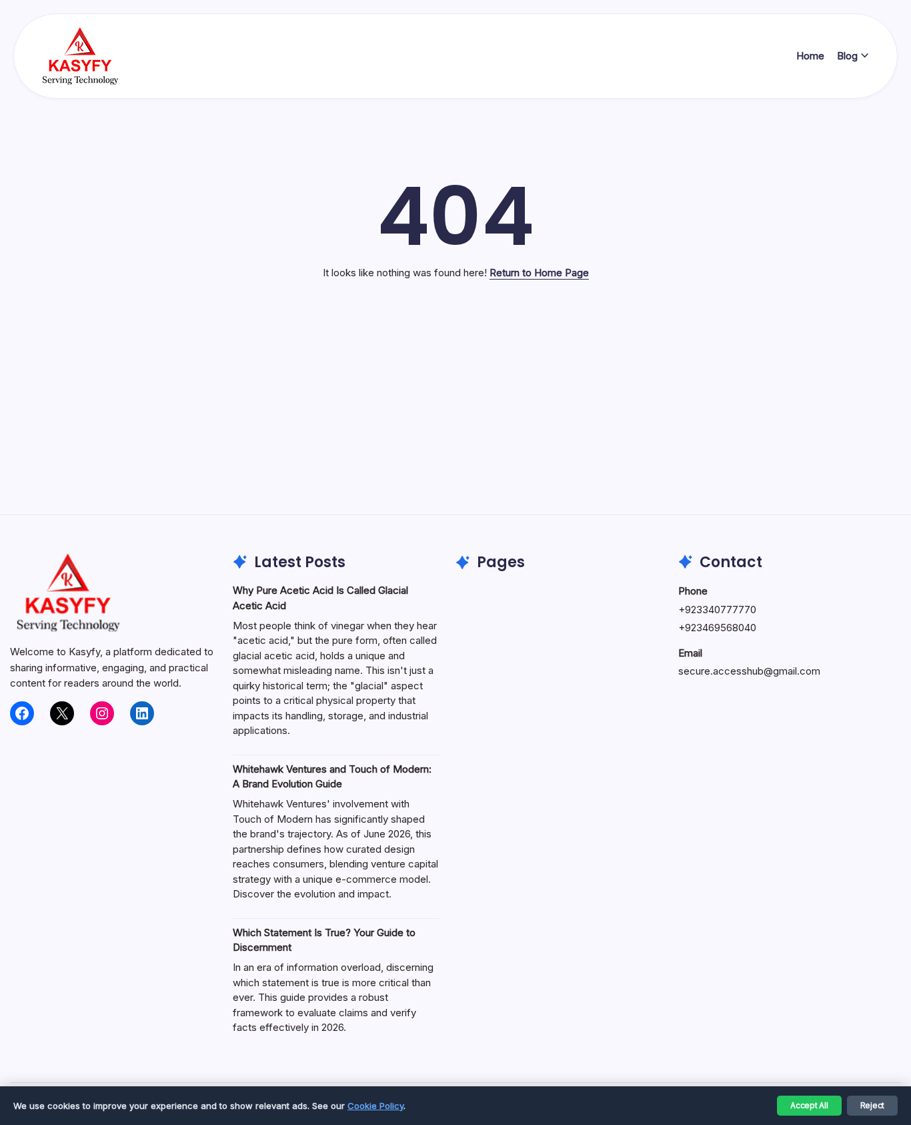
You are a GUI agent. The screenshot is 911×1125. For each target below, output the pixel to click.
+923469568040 (717, 627)
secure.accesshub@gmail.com (749, 671)
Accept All (809, 1105)
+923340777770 (717, 609)
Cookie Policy (375, 1105)
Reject (872, 1105)
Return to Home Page (539, 272)
